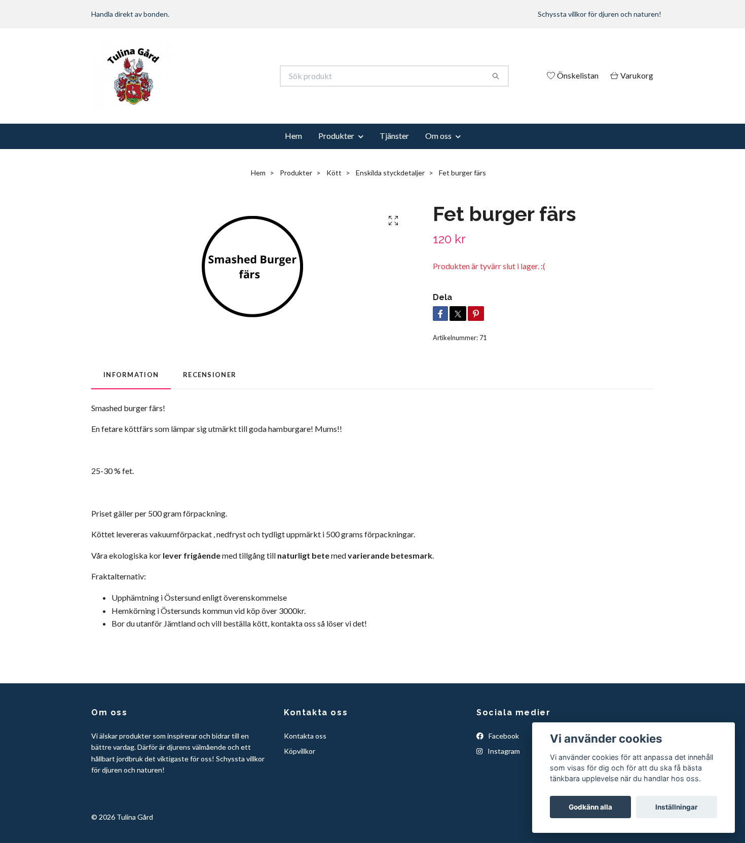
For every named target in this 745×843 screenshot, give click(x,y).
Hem (293, 135)
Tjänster (394, 135)
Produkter (336, 135)
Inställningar (676, 807)
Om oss (438, 135)
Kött (334, 172)
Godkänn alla (590, 807)
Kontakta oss (305, 735)
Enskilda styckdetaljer (390, 172)
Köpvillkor (299, 751)
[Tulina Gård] (232, 76)
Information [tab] (131, 375)
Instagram (503, 751)
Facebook (503, 735)
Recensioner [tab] (209, 375)
